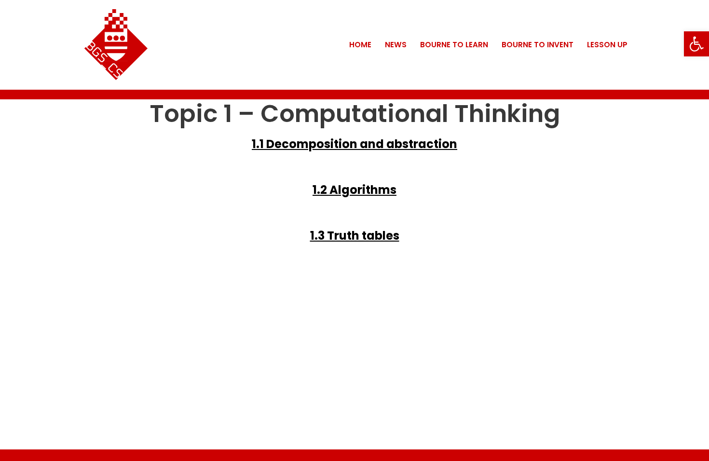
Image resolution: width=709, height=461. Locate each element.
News (396, 45)
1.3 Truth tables (354, 236)
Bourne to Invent (537, 45)
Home (360, 45)
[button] (696, 43)
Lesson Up (607, 45)
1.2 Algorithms (354, 190)
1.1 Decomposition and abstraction (354, 144)
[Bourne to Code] (116, 45)
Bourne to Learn (454, 45)
